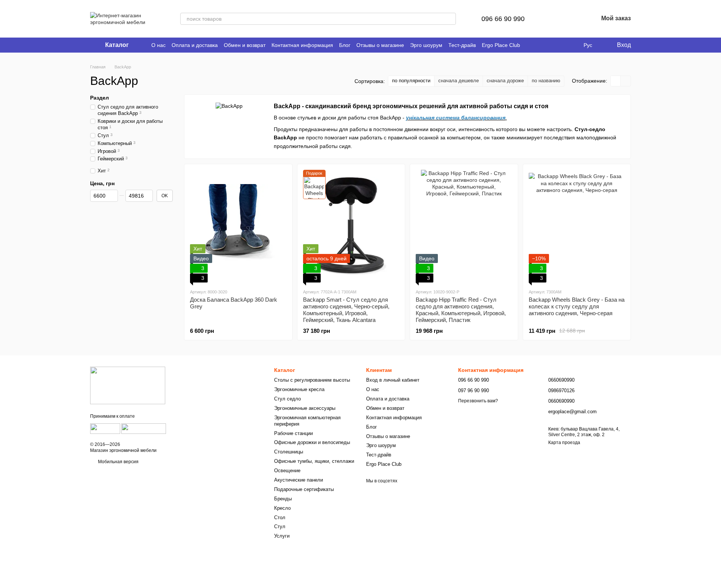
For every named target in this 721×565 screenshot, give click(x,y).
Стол (279, 517)
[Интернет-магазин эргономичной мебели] (127, 385)
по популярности (411, 80)
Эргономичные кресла (299, 389)
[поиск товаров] (450, 19)
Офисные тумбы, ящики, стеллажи (314, 461)
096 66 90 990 (503, 18)
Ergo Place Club (501, 45)
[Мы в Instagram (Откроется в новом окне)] (549, 45)
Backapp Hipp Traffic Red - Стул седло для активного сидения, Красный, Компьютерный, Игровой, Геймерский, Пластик (461, 309)
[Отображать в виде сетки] (616, 81)
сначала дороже (505, 80)
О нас (158, 45)
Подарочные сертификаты (304, 489)
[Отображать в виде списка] (625, 81)
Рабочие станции (293, 433)
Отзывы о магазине (380, 45)
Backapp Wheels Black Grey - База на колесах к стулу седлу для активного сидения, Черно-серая (576, 306)
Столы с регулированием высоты (312, 380)
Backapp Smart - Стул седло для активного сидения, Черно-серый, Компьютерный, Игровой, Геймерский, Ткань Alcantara (346, 309)
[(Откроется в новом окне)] (105, 428)
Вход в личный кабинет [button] (392, 380)
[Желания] (573, 19)
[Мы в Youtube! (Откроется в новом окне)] (540, 45)
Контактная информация (302, 45)
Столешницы (288, 452)
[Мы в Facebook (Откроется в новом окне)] (531, 45)
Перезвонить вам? (478, 400)
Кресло (282, 508)
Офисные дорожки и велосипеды (312, 442)
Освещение (287, 470)
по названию (546, 80)
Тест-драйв (462, 45)
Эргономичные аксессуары (304, 408)
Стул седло (287, 399)
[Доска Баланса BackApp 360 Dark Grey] (238, 226)
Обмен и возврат (244, 45)
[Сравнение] (553, 19)
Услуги (282, 536)
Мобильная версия (118, 461)
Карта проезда (564, 442)
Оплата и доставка (195, 45)
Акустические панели (298, 480)
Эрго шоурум (426, 45)
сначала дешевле (458, 80)
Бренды (283, 499)
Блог (344, 45)
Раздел (99, 98)
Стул (279, 526)
